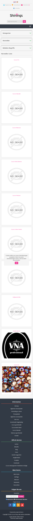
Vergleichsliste (16, 457)
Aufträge (16, 477)
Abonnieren (10, 499)
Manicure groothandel (16, 433)
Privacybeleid (16, 414)
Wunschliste (16, 485)
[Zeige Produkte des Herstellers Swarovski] (16, 379)
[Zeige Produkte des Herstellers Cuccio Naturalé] (16, 108)
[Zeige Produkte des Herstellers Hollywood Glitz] (16, 311)
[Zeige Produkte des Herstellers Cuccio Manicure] (16, 142)
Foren (16, 452)
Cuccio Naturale (16, 430)
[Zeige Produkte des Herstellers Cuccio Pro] (16, 74)
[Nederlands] (14, 2)
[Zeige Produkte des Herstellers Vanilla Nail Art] (16, 345)
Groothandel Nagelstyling (16, 422)
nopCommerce (19, 512)
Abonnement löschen (21, 499)
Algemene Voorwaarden (16, 408)
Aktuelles (16, 447)
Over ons (16, 419)
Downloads (16, 463)
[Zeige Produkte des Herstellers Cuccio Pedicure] (16, 209)
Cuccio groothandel (16, 425)
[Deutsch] (17, 2)
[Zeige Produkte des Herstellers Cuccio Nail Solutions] (16, 176)
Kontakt (16, 435)
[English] (15, 2)
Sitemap (17, 406)
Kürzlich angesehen (16, 455)
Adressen (16, 479)
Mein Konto (16, 474)
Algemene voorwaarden (16, 416)
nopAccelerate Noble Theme (16, 516)
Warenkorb (16, 482)
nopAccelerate (19, 518)
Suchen (16, 444)
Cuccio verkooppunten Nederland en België (16, 465)
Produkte (16, 460)
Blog (16, 449)
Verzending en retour (16, 411)
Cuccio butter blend (16, 427)
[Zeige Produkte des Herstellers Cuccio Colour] (16, 277)
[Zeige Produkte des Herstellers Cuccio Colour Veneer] (16, 243)
